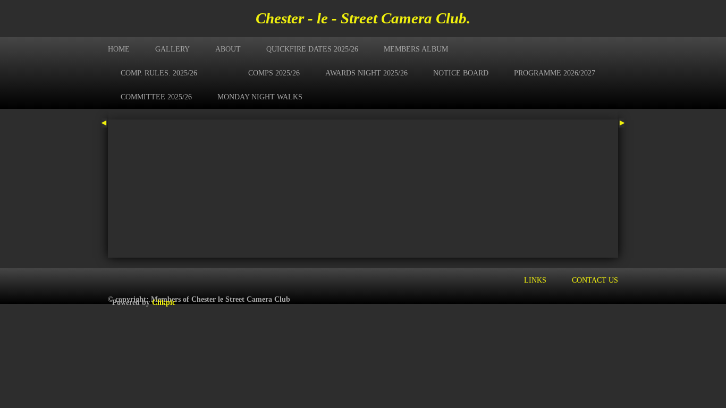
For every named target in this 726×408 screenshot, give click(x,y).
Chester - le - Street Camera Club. (363, 18)
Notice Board (460, 73)
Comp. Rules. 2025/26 (159, 73)
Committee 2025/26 (156, 96)
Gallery (172, 49)
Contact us (595, 280)
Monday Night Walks (259, 96)
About (228, 49)
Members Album (416, 49)
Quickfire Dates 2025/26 (312, 49)
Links (535, 280)
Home (119, 49)
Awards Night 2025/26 (366, 73)
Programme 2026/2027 (554, 73)
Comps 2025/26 (274, 73)
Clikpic (163, 302)
